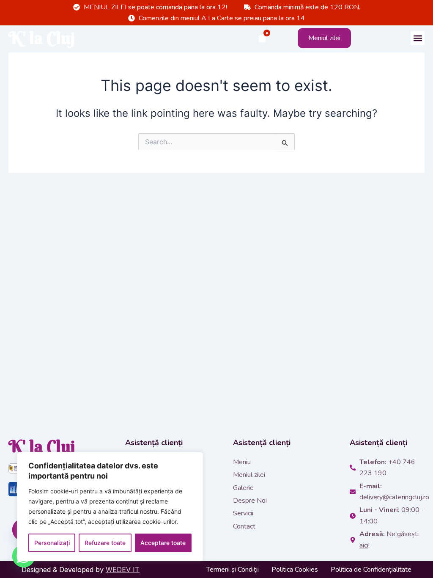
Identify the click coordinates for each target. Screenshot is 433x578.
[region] (110, 506)
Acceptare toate (163, 542)
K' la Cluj (41, 38)
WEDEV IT (123, 569)
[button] (418, 38)
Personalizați (52, 542)
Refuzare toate (105, 542)
